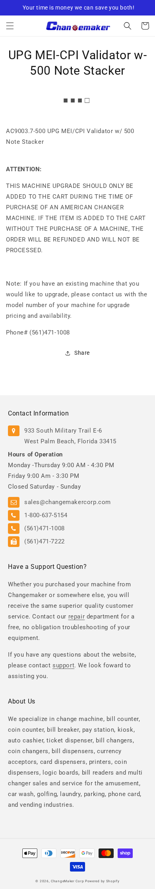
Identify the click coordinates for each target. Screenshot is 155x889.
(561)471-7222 (44, 541)
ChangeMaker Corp (67, 881)
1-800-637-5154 (45, 515)
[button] (10, 26)
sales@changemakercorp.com (67, 502)
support (63, 665)
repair (76, 616)
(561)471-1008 (44, 528)
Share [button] (82, 353)
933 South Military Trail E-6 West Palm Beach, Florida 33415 (70, 436)
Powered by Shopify (102, 881)
